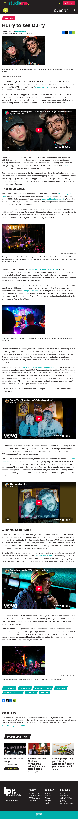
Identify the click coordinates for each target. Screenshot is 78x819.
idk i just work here (42, 87)
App (46, 797)
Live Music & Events (13, 692)
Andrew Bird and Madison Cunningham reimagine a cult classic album (37, 763)
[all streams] (75, 10)
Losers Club (70, 166)
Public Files (32, 800)
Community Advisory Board (35, 796)
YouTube (47, 803)
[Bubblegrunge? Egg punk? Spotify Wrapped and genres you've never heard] (63, 749)
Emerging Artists (43, 688)
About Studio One (34, 794)
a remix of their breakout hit (53, 199)
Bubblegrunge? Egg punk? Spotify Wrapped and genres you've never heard (63, 762)
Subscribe (48, 795)
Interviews (25, 688)
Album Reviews (65, 797)
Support (47, 798)
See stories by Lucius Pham (13, 725)
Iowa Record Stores (66, 803)
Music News (8, 18)
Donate (70, 3)
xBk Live (44, 692)
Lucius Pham (20, 31)
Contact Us (48, 794)
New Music (63, 794)
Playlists (62, 800)
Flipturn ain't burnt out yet (13, 760)
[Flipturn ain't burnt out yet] (15, 749)
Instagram (48, 802)
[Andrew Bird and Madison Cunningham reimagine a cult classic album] (39, 749)
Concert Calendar (66, 798)
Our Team (48, 800)
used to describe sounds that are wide (43, 269)
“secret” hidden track (44, 556)
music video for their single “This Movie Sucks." (40, 367)
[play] (5, 10)
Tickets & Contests (66, 802)
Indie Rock (61, 688)
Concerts (31, 692)
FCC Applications (34, 798)
